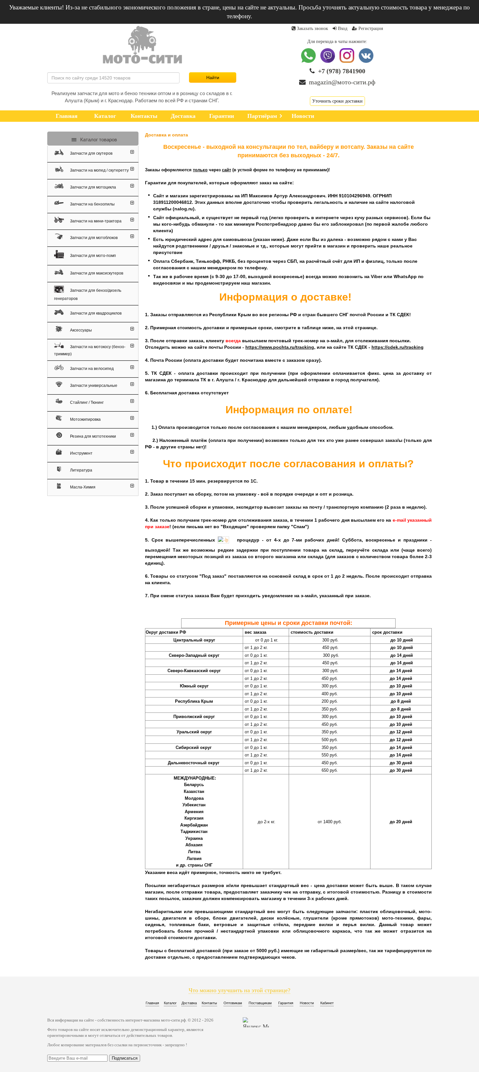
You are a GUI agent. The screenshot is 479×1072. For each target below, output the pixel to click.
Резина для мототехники (92, 436)
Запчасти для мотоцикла (92, 187)
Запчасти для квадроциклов (95, 313)
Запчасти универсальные (93, 386)
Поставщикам (260, 1003)
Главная (152, 1003)
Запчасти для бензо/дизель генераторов (87, 294)
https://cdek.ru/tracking (397, 347)
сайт (226, 169)
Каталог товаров (98, 139)
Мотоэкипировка (85, 419)
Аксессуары (80, 330)
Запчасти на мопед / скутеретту (99, 170)
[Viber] (328, 61)
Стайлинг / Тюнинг (86, 403)
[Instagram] (348, 61)
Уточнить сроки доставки (337, 101)
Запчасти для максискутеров (96, 273)
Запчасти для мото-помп (92, 255)
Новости (307, 1003)
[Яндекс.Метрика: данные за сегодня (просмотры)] (256, 1022)
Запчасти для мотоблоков (93, 237)
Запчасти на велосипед (91, 369)
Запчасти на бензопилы (92, 204)
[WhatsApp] (309, 61)
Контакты (209, 1003)
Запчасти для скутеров (90, 153)
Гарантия (285, 1003)
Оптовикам (233, 1003)
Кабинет (327, 1003)
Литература (80, 470)
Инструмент (81, 453)
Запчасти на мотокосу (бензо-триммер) (89, 350)
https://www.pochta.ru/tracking (279, 347)
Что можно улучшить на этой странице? (239, 990)
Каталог (170, 1003)
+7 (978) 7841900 (341, 71)
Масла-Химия (82, 487)
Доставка (189, 1003)
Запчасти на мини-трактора (95, 221)
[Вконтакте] (366, 61)
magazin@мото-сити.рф (342, 82)
